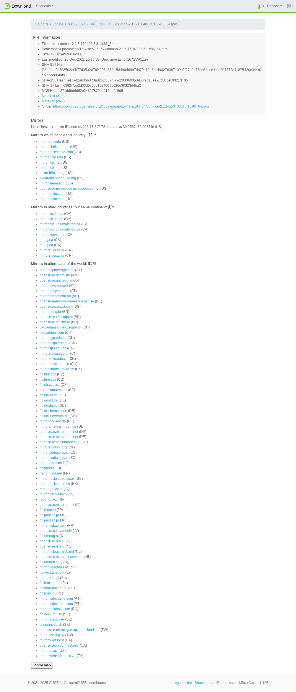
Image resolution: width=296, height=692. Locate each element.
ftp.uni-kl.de (49, 395)
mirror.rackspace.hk (55, 484)
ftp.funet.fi (47, 468)
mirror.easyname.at (54, 291)
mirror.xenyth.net (52, 234)
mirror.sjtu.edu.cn (53, 348)
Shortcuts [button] (43, 6)
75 (94, 263)
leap (71, 24)
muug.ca (46, 240)
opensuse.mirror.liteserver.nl (61, 557)
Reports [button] (273, 6)
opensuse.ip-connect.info (59, 645)
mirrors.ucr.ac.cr (52, 250)
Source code (204, 683)
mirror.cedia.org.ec (54, 452)
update (58, 24)
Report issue (227, 683)
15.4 (82, 24)
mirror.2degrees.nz (54, 567)
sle (92, 24)
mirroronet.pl (49, 577)
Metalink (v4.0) (53, 101)
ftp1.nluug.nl (49, 536)
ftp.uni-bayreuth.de (54, 416)
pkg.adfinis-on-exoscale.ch (60, 327)
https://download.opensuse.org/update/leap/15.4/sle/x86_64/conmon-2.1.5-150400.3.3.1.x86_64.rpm (131, 106)
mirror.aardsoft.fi (52, 463)
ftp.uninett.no (50, 562)
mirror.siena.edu (52, 183)
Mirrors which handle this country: (59, 135)
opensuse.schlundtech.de (60, 442)
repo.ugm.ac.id (51, 489)
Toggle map (42, 665)
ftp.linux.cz (48, 374)
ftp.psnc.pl (47, 593)
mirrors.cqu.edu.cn (54, 343)
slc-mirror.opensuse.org (58, 178)
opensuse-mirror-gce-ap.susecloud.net (70, 630)
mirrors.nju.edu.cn (54, 358)
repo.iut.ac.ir (49, 499)
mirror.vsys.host (52, 640)
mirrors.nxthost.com (55, 609)
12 (94, 135)
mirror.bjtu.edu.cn (53, 338)
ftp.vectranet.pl (51, 572)
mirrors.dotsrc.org (53, 447)
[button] (261, 6)
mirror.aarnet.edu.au (55, 296)
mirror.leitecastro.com (56, 598)
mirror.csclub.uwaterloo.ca (60, 224)
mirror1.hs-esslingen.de (58, 426)
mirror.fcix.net (50, 162)
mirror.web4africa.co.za (58, 656)
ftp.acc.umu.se (51, 614)
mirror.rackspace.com (56, 152)
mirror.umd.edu (51, 157)
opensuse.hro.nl (52, 541)
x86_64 (105, 24)
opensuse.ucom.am (55, 275)
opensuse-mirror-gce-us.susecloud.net (69, 188)
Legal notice (182, 683)
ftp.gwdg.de (49, 405)
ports (44, 24)
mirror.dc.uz (49, 650)
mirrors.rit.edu (50, 141)
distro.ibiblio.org (52, 173)
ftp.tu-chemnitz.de (53, 411)
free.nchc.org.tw (52, 635)
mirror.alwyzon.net (54, 285)
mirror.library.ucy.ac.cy (57, 369)
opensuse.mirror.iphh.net (59, 431)
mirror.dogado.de (53, 421)
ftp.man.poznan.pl (53, 588)
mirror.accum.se (52, 619)
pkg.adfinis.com (52, 332)
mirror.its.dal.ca (51, 214)
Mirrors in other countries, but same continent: (69, 207)
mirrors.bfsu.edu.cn (54, 353)
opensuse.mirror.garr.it (57, 504)
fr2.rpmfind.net (51, 473)
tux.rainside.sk (51, 624)
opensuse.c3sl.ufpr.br (56, 317)
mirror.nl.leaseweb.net (57, 551)
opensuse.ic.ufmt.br (55, 322)
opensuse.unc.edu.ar (56, 280)
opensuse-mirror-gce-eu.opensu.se (67, 301)
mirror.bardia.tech (53, 494)
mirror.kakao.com (53, 525)
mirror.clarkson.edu (54, 147)
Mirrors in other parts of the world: (59, 264)
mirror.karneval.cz (53, 390)
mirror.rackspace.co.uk (57, 478)
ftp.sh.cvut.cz (50, 385)
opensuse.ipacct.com (56, 306)
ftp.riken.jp (48, 510)
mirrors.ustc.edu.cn (54, 364)
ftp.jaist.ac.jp (49, 515)
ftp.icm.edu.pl (50, 583)
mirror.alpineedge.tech (57, 270)
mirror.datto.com (52, 194)
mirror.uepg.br (50, 312)
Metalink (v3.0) (53, 96)
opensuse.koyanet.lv (56, 531)
